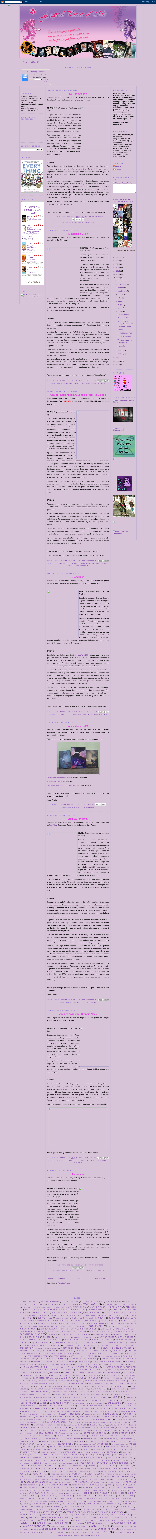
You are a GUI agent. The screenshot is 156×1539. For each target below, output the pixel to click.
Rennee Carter (116, 1482)
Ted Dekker (36, 1512)
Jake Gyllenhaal (80, 1403)
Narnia (118, 1455)
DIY (94, 1361)
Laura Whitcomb (55, 1425)
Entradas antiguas (102, 1278)
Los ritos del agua (30, 217)
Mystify (108, 1455)
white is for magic (57, 1532)
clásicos (24, 1342)
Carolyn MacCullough (123, 1331)
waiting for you (78, 1529)
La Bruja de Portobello (53, 1422)
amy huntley (28, 1307)
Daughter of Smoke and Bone (57, 1353)
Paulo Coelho (107, 1466)
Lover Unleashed (73, 1441)
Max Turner (75, 1447)
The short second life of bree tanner (50, 1518)
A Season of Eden (92, 1302)
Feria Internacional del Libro (51, 1378)
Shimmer (79, 1498)
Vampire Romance (79, 1526)
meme (114, 1449)
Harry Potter (99, 1389)
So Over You (62, 1501)
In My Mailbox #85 (78, 726)
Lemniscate (108, 1428)
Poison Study (91, 1471)
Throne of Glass (121, 1517)
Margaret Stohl (64, 1444)
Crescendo (25, 1348)
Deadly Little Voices (63, 1356)
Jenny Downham (85, 1408)
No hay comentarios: (94, 217)
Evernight (70, 1373)
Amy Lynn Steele (44, 1307)
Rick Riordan (52, 1488)
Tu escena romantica (103, 1520)
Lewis (25, 1430)
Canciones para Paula (31, 1332)
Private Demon (46, 1476)
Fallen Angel (95, 1375)
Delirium (92, 1356)
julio (120, 298)
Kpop (71, 1419)
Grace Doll (100, 1386)
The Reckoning (81, 1515)
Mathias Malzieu (58, 1447)
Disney (70, 1362)
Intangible (76, 222)
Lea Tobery (79, 1427)
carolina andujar (99, 1332)
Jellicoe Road (95, 1406)
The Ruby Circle (100, 1515)
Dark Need (81, 1351)
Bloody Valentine (47, 1323)
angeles (61, 563)
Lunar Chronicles (96, 1441)
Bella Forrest (62, 1318)
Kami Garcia (56, 1411)
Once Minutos (67, 1463)
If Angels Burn (88, 1397)
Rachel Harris (41, 1479)
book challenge (51, 1326)
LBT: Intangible (78, 93)
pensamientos (26, 1468)
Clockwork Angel (64, 1342)
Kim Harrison (58, 1416)
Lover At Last (129, 1436)
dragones (43, 1364)
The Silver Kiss (82, 1517)
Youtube (118, 1532)
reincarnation (82, 1482)
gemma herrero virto (42, 1383)
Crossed (54, 1348)
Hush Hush (25, 1397)
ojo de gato (120, 1460)
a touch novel (114, 1302)
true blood (81, 1520)
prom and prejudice (67, 1477)
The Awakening (86, 1512)
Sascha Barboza (28, 238)
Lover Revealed (28, 1441)
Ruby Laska (128, 1487)
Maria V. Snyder (100, 1444)
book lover (68, 1326)
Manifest (47, 1444)
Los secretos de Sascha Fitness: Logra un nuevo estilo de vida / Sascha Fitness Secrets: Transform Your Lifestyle (32, 231)
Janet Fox (129, 1403)
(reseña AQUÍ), (83, 655)
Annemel (117, 167)
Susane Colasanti (46, 1509)
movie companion (72, 1455)
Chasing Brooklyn (29, 1337)
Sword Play (120, 1509)
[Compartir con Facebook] (80, 219)
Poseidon (128, 1471)
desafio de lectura (53, 1359)
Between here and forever (32, 1321)
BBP (33, 1315)
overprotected (120, 1463)
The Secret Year (120, 1515)
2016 (118, 264)
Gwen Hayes (44, 1389)
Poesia (42, 1471)
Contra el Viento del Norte (81, 1345)
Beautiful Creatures (63, 1315)
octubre (121, 288)
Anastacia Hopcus (77, 1307)
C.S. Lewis (106, 1329)
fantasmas (130, 1375)
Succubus (110, 1507)
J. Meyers (86, 222)
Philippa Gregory (123, 1468)
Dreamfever (58, 1364)
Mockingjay (128, 1452)
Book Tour (53, 825)
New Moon (64, 1458)
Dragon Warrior (27, 1364)
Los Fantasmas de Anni (95, 1433)
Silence (91, 1498)
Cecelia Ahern (83, 1334)
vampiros (84, 565)
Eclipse (132, 1364)
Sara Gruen (69, 1490)
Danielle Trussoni (29, 1351)
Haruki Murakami (119, 1389)
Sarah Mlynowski (36, 1493)
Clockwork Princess (113, 1342)
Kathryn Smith (30, 1414)
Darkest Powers (100, 1351)
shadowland (64, 1496)
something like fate (97, 1501)
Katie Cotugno (48, 1414)
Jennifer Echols (114, 1406)
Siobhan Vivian (46, 1501)
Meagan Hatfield (93, 1447)
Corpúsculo (106, 1345)
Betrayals (114, 1318)
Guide (32, 1389)
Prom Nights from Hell (92, 1476)
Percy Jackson (44, 1468)
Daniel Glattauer (122, 1348)
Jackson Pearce (28, 1403)
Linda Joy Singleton (87, 383)
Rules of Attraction (30, 1490)
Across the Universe (54, 781)
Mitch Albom (97, 1452)
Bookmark (95, 1326)
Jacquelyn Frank (59, 1403)
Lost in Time (26, 1436)
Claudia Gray (42, 1342)
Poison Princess (74, 1471)
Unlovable (77, 1523)
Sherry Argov (47, 1498)
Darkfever (118, 1351)
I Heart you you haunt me (67, 1397)
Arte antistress (39, 1313)
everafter (24, 1372)
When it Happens (107, 1529)
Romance (88, 1488)
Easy (111, 1364)
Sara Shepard (83, 1490)
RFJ (109, 1485)
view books (47, 84)
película (125, 1466)
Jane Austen (114, 1403)
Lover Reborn (126, 1438)
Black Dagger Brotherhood (64, 1321)
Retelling (131, 1482)
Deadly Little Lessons (110, 1353)
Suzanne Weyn (90, 1509)
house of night (64, 1394)
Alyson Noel (89, 1304)
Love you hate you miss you (103, 1436)
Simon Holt (128, 1498)
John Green (118, 1408)
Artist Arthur (58, 1312)
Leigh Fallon (93, 1427)
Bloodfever (127, 1321)
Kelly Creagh (91, 1414)
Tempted (50, 1512)
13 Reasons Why (28, 1302)
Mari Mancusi (83, 1444)
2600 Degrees (95, 1535)
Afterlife (39, 1304)
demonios (126, 1356)
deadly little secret (37, 1356)
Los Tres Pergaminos (122, 1433)
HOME (24, 62)
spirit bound (39, 1504)
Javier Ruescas (26, 1406)
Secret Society (73, 1493)
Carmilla (81, 1332)
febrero (121, 350)
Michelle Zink (30, 1452)
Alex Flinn (54, 1304)
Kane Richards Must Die (97, 1411)
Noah (73, 1460)
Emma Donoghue (84, 1370)
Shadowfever (47, 1496)
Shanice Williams (84, 1496)
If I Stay (103, 1397)
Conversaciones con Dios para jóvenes (32, 246)
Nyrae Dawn (104, 1460)
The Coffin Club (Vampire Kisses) (59, 777)
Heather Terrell (78, 1391)
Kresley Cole (85, 1419)
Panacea (52, 1466)
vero (36, 1529)
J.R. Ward (126, 1400)
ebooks (71, 1270)
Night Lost (127, 1458)
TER (60, 1512)
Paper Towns (79, 1466)
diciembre (122, 281)
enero (120, 354)
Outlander (102, 1463)
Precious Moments (59, 1474)
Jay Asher (68, 1406)
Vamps (117, 1526)
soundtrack (130, 1501)
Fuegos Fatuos (27, 1381)
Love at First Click (44, 1436)
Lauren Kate (97, 1425)
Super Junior (126, 1507)
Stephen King (113, 1504)
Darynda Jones (32, 1353)
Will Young (81, 1532)
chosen (47, 1337)
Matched (41, 1447)
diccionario (25, 1361)
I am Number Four (44, 1397)
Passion (92, 1466)
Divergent (83, 1362)
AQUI (53, 1250)
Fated (25, 1378)
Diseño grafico (54, 1362)
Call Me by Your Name (30, 269)
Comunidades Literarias (34, 1345)
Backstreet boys (112, 1312)
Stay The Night (95, 1504)
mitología (112, 1452)
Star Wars (54, 1504)
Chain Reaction (102, 1334)
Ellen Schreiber (39, 1370)
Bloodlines (78, 577)
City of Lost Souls (102, 1340)
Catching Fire (65, 1334)
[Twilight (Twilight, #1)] (116, 224)
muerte (89, 1455)
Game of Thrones (93, 1381)
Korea (48, 1419)
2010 (118, 361)
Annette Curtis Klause (98, 1310)
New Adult (51, 1457)
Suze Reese (91, 1002)
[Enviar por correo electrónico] (73, 219)
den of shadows (27, 1359)
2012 (118, 278)
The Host (33, 1515)
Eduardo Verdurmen (35, 1367)
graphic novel (72, 1161)
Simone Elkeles (28, 1501)
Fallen (79, 1375)
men (124, 1449)
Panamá (65, 1466)
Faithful (69, 1375)
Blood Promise (109, 1321)
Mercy (133, 1449)
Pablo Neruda (37, 1466)
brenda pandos (49, 1329)
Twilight (25, 1523)
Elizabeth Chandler (88, 1367)
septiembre (122, 291)
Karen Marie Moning (125, 1411)
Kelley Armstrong (69, 1414)
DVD (71, 1364)
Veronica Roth (49, 1529)
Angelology (31, 1310)
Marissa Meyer (118, 1444)
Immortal (131, 1397)
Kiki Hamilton (42, 1416)
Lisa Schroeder (113, 1430)
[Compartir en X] (78, 219)
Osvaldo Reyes (85, 1463)
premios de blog (93, 1474)
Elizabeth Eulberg (112, 1367)
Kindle (70, 1417)
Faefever (56, 1375)
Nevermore (38, 1457)
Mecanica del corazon (117, 1447)
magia (37, 1444)
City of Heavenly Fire (76, 1340)
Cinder (77, 1337)
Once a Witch (51, 1463)
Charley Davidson (123, 1334)
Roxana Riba (113, 1487)
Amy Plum (60, 1307)
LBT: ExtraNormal (78, 818)
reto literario (30, 1485)
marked (132, 1444)
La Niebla (75, 1422)
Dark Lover (66, 1351)
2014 (118, 271)
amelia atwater (129, 1304)
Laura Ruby (39, 1425)
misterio (85, 1452)
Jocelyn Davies (102, 1408)
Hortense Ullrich (28, 1394)
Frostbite (128, 1378)
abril (120, 308)
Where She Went (28, 1532)
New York (78, 1457)
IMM (83, 807)
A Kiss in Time (70, 1302)
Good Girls (86, 1386)
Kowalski (60, 1419)
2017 (118, 261)
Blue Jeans (116, 1323)
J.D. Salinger (32, 261)
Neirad (129, 1455)
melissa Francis (100, 1449)
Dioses (38, 1362)
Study (98, 1506)
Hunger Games (112, 1394)
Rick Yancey (71, 1488)
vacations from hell (125, 1523)
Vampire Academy (90, 714)
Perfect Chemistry (68, 1468)
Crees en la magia (124, 1345)
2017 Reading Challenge (35, 71)
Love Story (79, 1436)
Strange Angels (72, 1507)
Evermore (55, 1373)
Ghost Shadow (95, 1383)
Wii (70, 1532)
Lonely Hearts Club (46, 1433)
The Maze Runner (49, 1515)
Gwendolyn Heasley (63, 1389)
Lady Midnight (90, 1422)
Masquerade (28, 1447)
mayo (120, 305)
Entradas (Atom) (64, 1283)
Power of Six (40, 1474)
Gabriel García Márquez (70, 1381)
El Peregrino (58, 1367)
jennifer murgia (65, 1408)
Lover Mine (109, 1438)
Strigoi (88, 1507)
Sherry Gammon (64, 1498)
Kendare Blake (110, 1414)
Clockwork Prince (88, 1342)
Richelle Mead (75, 714)
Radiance (77, 1479)
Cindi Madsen (90, 1337)
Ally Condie (70, 1304)
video (64, 1529)
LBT (92, 222)
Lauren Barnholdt (76, 1425)
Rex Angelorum (95, 1485)
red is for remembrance (60, 1482)
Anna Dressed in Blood (71, 1310)
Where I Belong (126, 1529)
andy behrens (97, 1307)
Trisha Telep (63, 1520)
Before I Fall (45, 1318)
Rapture (105, 1479)
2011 (118, 358)
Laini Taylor (107, 1422)
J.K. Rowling (109, 1400)
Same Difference (52, 1490)
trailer (45, 1520)
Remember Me (100, 1482)
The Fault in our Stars (111, 1512)
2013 (118, 274)
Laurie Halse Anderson (50, 1427)
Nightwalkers (58, 1460)
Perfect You (90, 1468)
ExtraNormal (76, 1002)
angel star (115, 1307)
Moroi (23, 1455)
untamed (89, 1523)
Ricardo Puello (124, 1485)
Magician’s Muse (78, 233)
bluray (129, 1323)
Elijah (71, 1367)
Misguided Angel (68, 1452)
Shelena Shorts (28, 1498)
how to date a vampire (89, 1394)
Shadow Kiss (117, 1493)
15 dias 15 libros (50, 1302)
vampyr (126, 1526)
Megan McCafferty (54, 1449)
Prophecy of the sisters (120, 1477)
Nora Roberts (86, 1460)
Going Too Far (54, 1386)
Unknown (117, 170)
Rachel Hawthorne (60, 1479)
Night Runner (26, 1460)
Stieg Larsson (52, 1507)
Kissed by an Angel (111, 1417)
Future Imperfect (47, 1381)
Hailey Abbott (81, 1389)
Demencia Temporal (109, 1356)
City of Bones (125, 1337)
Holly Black (108, 1391)
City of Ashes (106, 1337)
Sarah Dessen (118, 1490)
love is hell (63, 1436)
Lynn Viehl (91, 1270)
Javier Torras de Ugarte (48, 1406)
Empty (100, 1370)
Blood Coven (91, 1321)
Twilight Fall (44, 1523)
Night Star (41, 1460)
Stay (81, 1504)
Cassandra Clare (73, 563)
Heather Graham (59, 1391)
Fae (45, 1375)
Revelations (77, 1485)
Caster (52, 1334)
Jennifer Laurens (42, 1408)
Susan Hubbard (26, 1509)
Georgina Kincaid (74, 1383)
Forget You (94, 1378)
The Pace (65, 1515)
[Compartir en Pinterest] (82, 219)
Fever (80, 1378)
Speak (25, 1504)
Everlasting (39, 1373)
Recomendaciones (36, 1482)
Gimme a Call (26, 1386)
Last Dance (122, 1422)
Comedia (132, 1342)
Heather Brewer (39, 1392)
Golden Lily (70, 1386)
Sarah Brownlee (100, 1490)
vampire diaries (59, 1526)
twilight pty (61, 1523)
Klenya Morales (34, 1419)
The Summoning (101, 1518)
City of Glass (54, 1340)
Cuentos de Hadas (71, 1348)
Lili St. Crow (38, 1430)
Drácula (129, 1361)
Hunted (129, 1394)
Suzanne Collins (68, 1509)
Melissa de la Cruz (77, 1449)
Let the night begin (127, 1427)
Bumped (81, 1329)
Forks (106, 1378)
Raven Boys (119, 1479)
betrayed (128, 1318)
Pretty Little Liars (115, 1474)
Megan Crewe (34, 1449)
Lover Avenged (30, 1438)
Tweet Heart (126, 1520)
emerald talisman (61, 1370)
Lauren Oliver (117, 1425)
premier (76, 1474)
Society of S (79, 1501)
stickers (38, 1506)
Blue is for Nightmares (93, 1323)
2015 (118, 268)
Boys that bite (126, 1326)
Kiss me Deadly (88, 1417)
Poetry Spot (56, 1471)
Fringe (116, 1378)
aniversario (48, 1310)
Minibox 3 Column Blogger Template (67, 1535)
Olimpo (37, 1463)
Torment (33, 1520)
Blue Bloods (68, 1323)
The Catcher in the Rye (31, 257)
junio (120, 301)
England (112, 1370)
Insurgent (67, 1400)
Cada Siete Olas (124, 1329)
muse (99, 1455)
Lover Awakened (50, 1438)
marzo (120, 311)
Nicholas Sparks (95, 1458)
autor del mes (93, 1313)
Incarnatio (78, 1174)
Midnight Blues (48, 1452)
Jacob (43, 1403)
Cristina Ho (40, 1348)
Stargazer (69, 1504)
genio (58, 1383)
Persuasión (105, 1468)
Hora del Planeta (126, 1391)
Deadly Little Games (85, 1353)
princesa (33, 1476)
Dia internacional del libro (117, 1359)
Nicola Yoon (113, 1457)
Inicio (80, 1278)
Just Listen (40, 1411)
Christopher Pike (63, 1337)
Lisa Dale (79, 1430)
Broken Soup (67, 1329)
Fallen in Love (113, 1375)
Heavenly (94, 1392)
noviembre (122, 284)
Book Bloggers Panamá (30, 1326)
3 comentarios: (88, 804)
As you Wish (74, 1313)
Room (101, 1488)
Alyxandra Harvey (111, 1304)
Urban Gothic (104, 1523)
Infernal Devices (48, 1400)
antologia (118, 1310)
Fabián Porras (30, 1375)
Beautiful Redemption (114, 1315)
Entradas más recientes (56, 1278)
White (43, 1532)
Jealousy (82, 1406)
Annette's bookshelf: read (32, 210)
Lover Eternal (92, 1438)
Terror (70, 1512)
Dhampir (61, 1161)
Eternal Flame (126, 1370)
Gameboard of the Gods (115, 1381)
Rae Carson (91, 1479)
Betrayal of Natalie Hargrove (88, 1318)
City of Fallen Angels (91, 563)
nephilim (24, 1458)
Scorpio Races (56, 1493)
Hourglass (45, 1394)
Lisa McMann (94, 1430)
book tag (81, 1326)
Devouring (78, 1359)
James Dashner (98, 1403)
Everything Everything (91, 1372)
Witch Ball (96, 1532)
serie (86, 1493)
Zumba (128, 1532)
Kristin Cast (103, 1419)
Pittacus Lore (27, 1471)
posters (24, 1474)
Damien (88, 1348)
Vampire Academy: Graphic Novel (78, 1014)
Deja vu (81, 1356)
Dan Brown (102, 1348)
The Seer (101, 383)
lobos (30, 1433)
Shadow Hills (100, 1493)
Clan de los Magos (125, 1340)
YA (106, 1531)
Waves (92, 1529)
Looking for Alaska (70, 1433)
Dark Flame (49, 1351)
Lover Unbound (50, 1441)
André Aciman (32, 272)
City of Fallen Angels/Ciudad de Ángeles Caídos (78, 394)
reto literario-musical (54, 1485)
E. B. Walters (100, 1364)
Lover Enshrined (72, 1438)
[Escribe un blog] (75, 219)
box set (112, 1326)
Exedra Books (112, 1373)
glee (40, 1386)
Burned (93, 1329)
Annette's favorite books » (126, 250)
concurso (54, 1345)
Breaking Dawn (28, 1329)
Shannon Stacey (105, 1496)
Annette (32, 75)
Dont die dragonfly (69, 383)
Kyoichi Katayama (123, 1419)
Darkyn (64, 1270)
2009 (118, 365)
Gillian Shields (125, 1383)
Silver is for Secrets (109, 1498)
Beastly (43, 1315)
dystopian (76, 807)
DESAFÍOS (35, 62)
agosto (121, 294)
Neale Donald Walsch (29, 250)
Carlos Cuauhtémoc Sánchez (60, 1331)
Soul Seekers (116, 1501)
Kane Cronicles (74, 1411)
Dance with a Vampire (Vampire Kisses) (62, 785)
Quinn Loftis (25, 1479)
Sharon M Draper (125, 1496)
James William (84, 1535)
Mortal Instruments (43, 1455)
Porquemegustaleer (110, 1471)
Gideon (109, 1383)
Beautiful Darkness (89, 1315)
